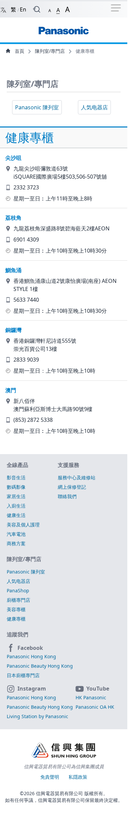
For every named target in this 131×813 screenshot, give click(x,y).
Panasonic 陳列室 (37, 107)
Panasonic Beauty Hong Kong (40, 666)
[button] (49, 9)
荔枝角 (13, 217)
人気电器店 (94, 107)
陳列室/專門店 (50, 51)
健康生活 (16, 515)
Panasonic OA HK (95, 707)
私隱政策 (78, 777)
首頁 (19, 51)
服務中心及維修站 (76, 477)
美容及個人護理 (23, 524)
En (23, 9)
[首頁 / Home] (63, 27)
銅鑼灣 (13, 330)
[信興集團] (64, 751)
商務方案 (16, 543)
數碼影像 (16, 487)
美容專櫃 (16, 609)
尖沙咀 (13, 157)
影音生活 (16, 477)
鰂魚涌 (13, 270)
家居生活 (16, 496)
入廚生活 (16, 506)
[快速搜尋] (36, 9)
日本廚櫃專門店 (23, 675)
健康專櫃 (16, 619)
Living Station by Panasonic (37, 716)
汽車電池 (16, 534)
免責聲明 (50, 777)
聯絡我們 (67, 496)
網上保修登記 (72, 487)
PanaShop (18, 590)
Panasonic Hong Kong (31, 656)
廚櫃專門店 (18, 600)
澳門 (10, 390)
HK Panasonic (91, 697)
